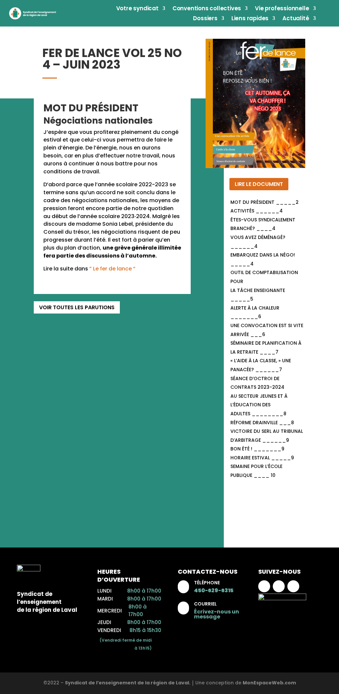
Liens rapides (249, 19)
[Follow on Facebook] (264, 586)
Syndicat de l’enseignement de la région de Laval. (127, 682)
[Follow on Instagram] (279, 586)
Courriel (205, 604)
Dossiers (205, 19)
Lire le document (259, 184)
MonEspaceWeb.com (269, 682)
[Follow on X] (293, 586)
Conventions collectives (206, 9)
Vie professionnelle (282, 9)
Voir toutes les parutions (77, 307)
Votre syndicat (137, 9)
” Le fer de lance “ (112, 268)
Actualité (295, 19)
